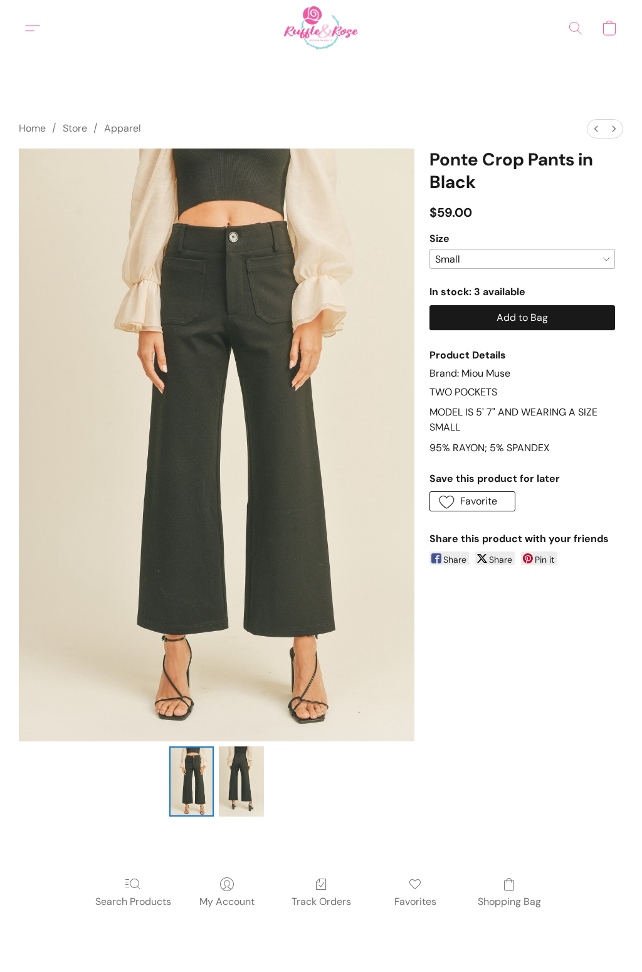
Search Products (133, 901)
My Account (227, 901)
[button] (320, 28)
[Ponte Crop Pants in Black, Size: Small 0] (191, 781)
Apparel (122, 128)
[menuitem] (596, 129)
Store (75, 128)
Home (32, 128)
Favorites (415, 901)
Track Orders (321, 901)
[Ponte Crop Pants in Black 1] (241, 781)
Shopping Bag (509, 901)
